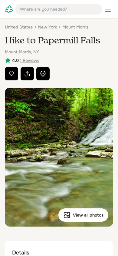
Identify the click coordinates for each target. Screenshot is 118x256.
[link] (9, 9)
